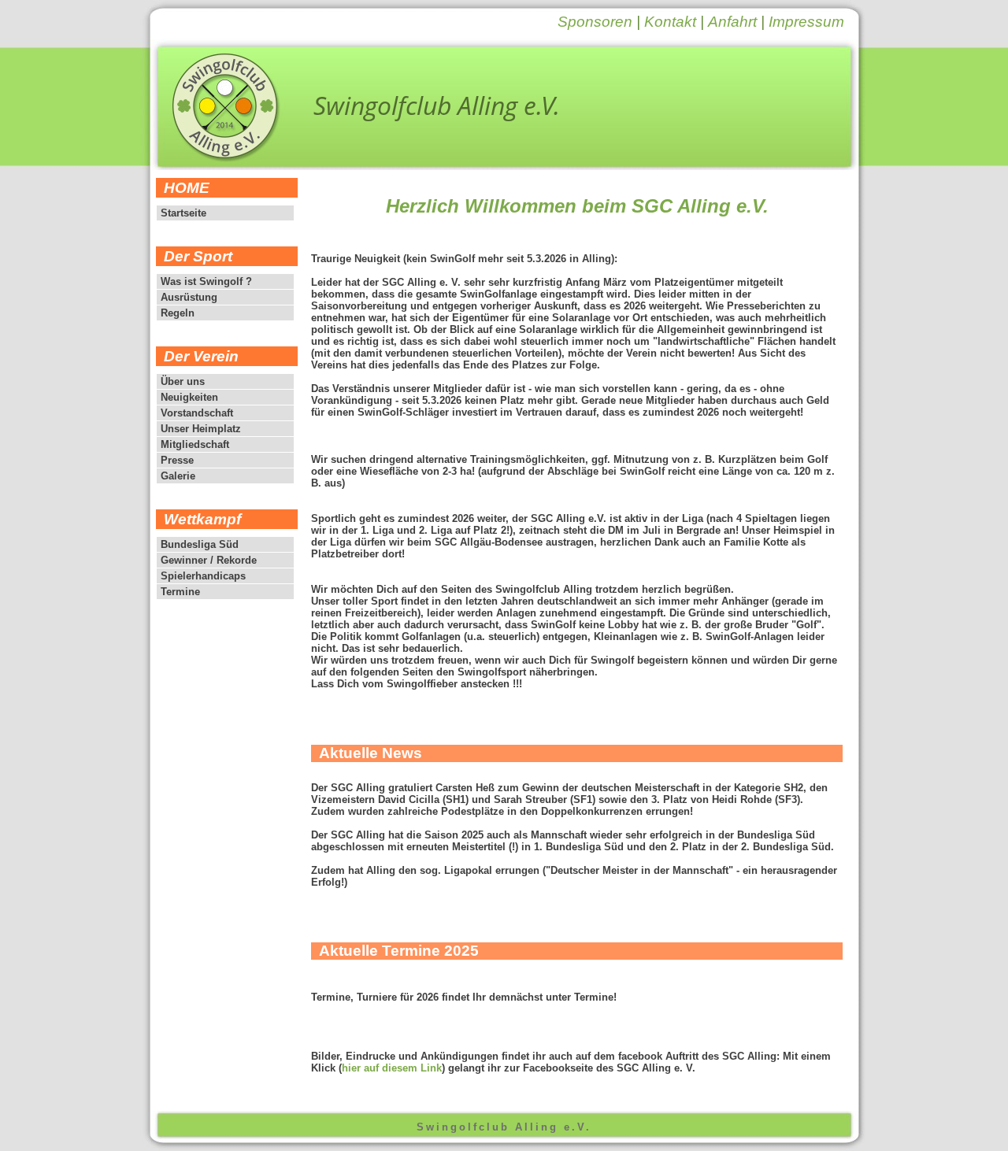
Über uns (183, 381)
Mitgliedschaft (195, 444)
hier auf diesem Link (392, 1068)
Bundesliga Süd (200, 544)
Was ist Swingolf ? (206, 281)
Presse (177, 460)
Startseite (183, 213)
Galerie (178, 476)
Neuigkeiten (189, 397)
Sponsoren (595, 21)
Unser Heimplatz (201, 429)
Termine (180, 592)
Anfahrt (732, 21)
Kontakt (670, 21)
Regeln (178, 313)
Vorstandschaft (197, 413)
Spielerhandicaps (203, 576)
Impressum (806, 21)
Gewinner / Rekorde (209, 560)
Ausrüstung (189, 297)
